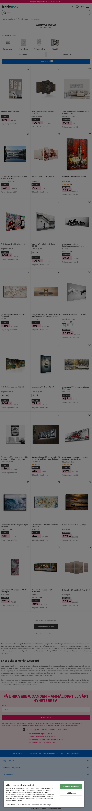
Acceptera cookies (71, 786)
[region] (44, 794)
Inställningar (71, 793)
